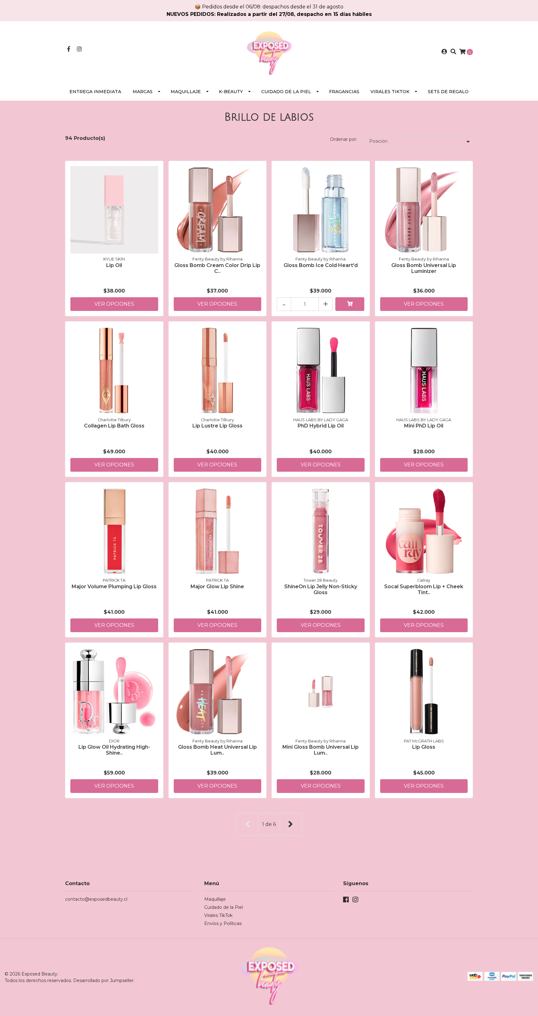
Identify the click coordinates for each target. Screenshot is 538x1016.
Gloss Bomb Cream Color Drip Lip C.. (217, 268)
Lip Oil (114, 265)
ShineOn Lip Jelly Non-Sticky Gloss (320, 589)
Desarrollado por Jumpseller (103, 980)
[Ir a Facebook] (68, 49)
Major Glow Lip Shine (217, 586)
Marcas (143, 91)
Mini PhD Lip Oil (423, 426)
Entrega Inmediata (95, 91)
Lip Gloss (423, 747)
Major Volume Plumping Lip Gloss (114, 586)
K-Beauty (231, 91)
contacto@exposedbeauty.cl (96, 899)
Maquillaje (186, 91)
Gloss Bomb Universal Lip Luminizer (423, 268)
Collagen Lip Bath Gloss (114, 426)
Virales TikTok (389, 91)
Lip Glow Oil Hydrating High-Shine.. (114, 750)
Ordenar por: (343, 139)
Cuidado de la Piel (286, 91)
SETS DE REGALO (448, 91)
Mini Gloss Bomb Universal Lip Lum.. (320, 750)
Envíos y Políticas (223, 923)
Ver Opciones (114, 304)
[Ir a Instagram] (79, 49)
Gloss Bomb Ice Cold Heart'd (321, 265)
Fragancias (344, 91)
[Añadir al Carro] (350, 304)
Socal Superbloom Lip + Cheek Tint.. (423, 589)
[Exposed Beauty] (269, 52)
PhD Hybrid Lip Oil (321, 426)
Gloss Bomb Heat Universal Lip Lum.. (217, 750)
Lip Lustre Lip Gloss (217, 426)
